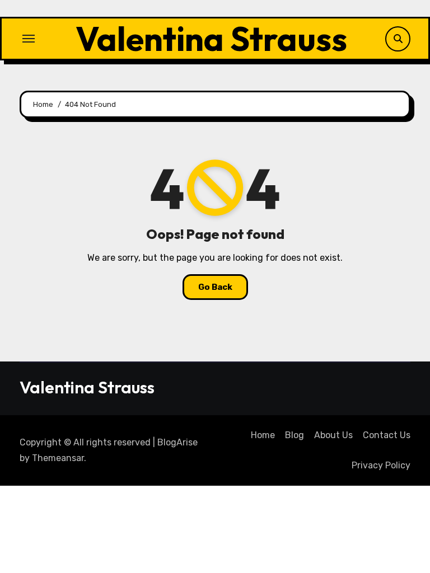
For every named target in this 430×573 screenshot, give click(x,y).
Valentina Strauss (211, 38)
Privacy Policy (381, 465)
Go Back (215, 287)
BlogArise (177, 442)
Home (263, 435)
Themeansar (58, 458)
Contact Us (386, 435)
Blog (294, 435)
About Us (333, 435)
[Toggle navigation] (29, 38)
